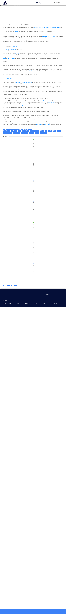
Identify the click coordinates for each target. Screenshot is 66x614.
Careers (21, 2)
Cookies (36, 303)
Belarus (40, 27)
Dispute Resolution (9, 78)
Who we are (11, 2)
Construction (13, 49)
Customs (10, 50)
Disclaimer (18, 303)
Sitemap (44, 303)
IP (6, 79)
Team (25, 2)
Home (4, 24)
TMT (9, 79)
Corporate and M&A (13, 46)
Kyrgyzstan (52, 27)
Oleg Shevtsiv (50, 109)
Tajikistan (58, 27)
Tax (6, 50)
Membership (38, 2)
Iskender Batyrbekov (21, 105)
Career (47, 294)
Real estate (8, 49)
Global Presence (30, 2)
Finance (10, 77)
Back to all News (11, 286)
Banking (7, 77)
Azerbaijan (36, 27)
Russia (55, 27)
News (7, 24)
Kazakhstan (47, 27)
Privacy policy (27, 303)
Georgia (43, 27)
